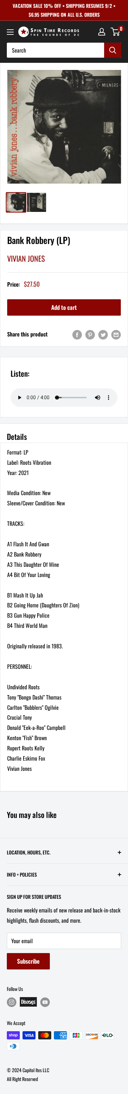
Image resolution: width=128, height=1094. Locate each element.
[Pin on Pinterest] (90, 334)
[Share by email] (116, 334)
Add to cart (64, 307)
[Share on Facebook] (77, 334)
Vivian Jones (26, 258)
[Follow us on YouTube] (45, 1002)
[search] (55, 50)
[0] (115, 32)
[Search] (112, 50)
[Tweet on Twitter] (103, 334)
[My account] (101, 31)
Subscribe (28, 961)
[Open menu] (10, 32)
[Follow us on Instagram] (11, 1002)
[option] (64, 127)
